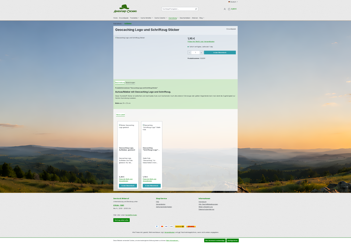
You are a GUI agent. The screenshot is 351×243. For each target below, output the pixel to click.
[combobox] (178, 9)
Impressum (202, 202)
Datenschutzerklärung (206, 209)
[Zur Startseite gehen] (125, 8)
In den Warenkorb (220, 52)
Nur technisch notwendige (214, 240)
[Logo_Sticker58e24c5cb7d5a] (149, 56)
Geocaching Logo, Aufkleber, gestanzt (127, 149)
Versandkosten (169, 232)
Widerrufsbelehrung (206, 207)
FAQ (157, 202)
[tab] (120, 82)
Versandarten (160, 204)
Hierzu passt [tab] (120, 115)
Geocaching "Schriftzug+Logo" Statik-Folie (150, 149)
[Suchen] (196, 9)
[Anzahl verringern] (189, 52)
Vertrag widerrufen (122, 220)
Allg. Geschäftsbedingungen (208, 204)
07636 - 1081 (118, 205)
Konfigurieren (233, 240)
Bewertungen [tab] (130, 82)
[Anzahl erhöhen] (201, 52)
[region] (149, 56)
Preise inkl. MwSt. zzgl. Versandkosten (201, 41)
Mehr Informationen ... (172, 240)
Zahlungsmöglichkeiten (164, 207)
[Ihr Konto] (225, 9)
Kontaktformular (131, 215)
